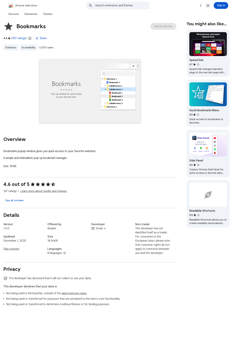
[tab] (14, 14)
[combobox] (122, 5)
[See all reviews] (14, 200)
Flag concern (11, 249)
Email (99, 228)
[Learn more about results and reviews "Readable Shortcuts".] (198, 215)
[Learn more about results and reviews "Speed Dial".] (198, 64)
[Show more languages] (65, 253)
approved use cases (74, 293)
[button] (208, 5)
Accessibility (28, 47)
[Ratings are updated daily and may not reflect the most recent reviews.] (29, 38)
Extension (10, 47)
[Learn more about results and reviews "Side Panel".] (198, 165)
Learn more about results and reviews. (43, 191)
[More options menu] (200, 5)
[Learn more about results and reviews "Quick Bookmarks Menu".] (198, 115)
